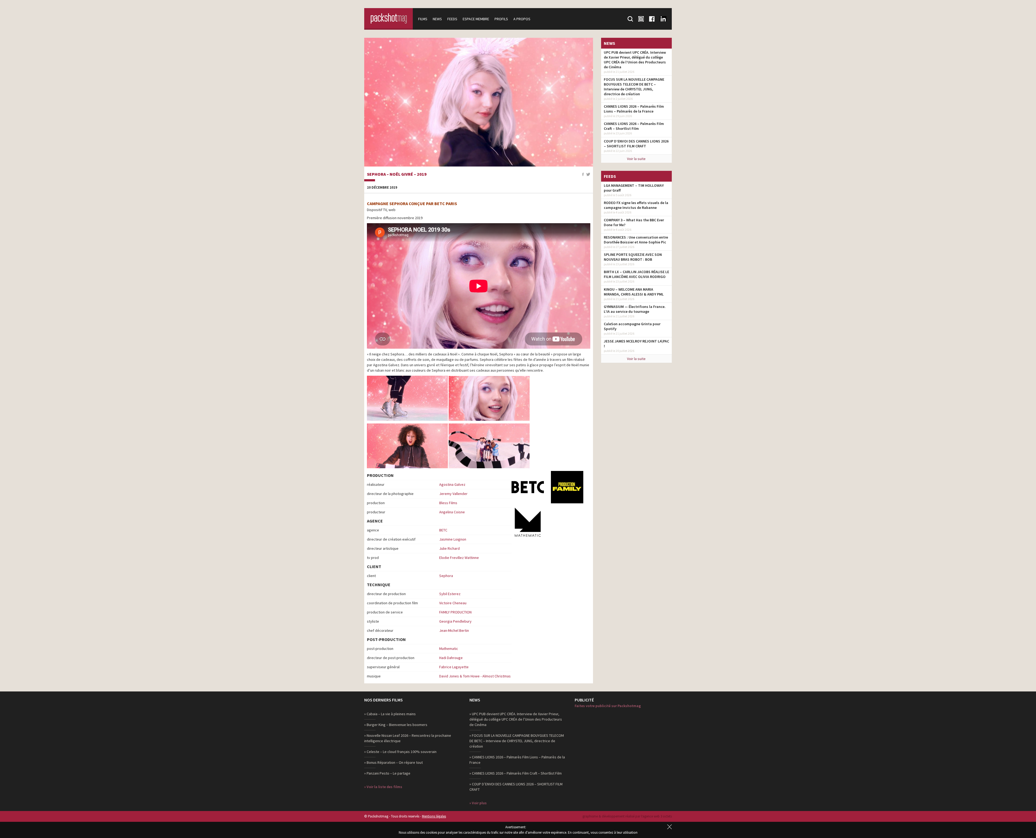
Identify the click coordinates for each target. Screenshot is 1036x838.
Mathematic (448, 648)
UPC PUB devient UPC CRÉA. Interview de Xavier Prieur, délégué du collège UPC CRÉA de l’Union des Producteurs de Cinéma (635, 59)
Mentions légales (434, 816)
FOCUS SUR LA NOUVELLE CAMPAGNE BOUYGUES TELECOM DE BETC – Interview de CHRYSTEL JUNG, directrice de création (634, 86)
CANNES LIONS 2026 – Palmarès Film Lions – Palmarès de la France (634, 109)
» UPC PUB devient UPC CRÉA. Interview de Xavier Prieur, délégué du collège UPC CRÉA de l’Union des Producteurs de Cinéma (515, 719)
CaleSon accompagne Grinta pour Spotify (632, 326)
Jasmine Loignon (452, 539)
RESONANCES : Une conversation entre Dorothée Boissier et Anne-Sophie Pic (636, 240)
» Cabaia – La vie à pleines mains (390, 713)
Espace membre (476, 18)
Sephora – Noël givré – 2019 (397, 174)
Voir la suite (636, 158)
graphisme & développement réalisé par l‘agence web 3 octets (627, 816)
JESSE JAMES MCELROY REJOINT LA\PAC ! (636, 343)
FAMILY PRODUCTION (455, 612)
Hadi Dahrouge (451, 657)
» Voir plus (478, 802)
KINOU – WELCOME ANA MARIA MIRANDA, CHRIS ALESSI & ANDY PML (634, 292)
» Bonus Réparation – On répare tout (393, 762)
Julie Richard (449, 548)
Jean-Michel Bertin (454, 630)
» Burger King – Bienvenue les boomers (395, 724)
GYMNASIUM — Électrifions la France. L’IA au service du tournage (635, 309)
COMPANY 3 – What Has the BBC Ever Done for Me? (634, 222)
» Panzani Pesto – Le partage (387, 773)
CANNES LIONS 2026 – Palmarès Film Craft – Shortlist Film (634, 126)
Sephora (446, 575)
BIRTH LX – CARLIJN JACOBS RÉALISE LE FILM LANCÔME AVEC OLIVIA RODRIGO (636, 274)
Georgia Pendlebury (455, 621)
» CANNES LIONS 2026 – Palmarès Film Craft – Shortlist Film (515, 773)
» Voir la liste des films (383, 786)
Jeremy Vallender (453, 493)
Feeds (452, 18)
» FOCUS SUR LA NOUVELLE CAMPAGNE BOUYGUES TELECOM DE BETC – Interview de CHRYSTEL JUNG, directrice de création (516, 741)
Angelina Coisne (452, 512)
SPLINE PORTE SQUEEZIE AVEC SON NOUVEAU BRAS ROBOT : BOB (633, 257)
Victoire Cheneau (452, 602)
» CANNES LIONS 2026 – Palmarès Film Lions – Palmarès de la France (517, 760)
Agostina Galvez (452, 484)
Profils (501, 18)
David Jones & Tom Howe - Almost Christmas (475, 676)
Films (422, 18)
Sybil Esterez (450, 593)
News (437, 18)
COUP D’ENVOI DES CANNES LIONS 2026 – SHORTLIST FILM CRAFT (636, 143)
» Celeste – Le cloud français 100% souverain (400, 751)
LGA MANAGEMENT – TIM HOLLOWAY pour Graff (634, 188)
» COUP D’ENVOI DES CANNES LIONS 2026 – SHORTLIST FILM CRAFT (516, 787)
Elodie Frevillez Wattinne (459, 557)
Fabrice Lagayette (454, 666)
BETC (443, 530)
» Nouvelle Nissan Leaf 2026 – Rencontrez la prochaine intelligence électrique (407, 738)
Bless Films (448, 502)
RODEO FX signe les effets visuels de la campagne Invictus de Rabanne (636, 205)
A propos (521, 18)
